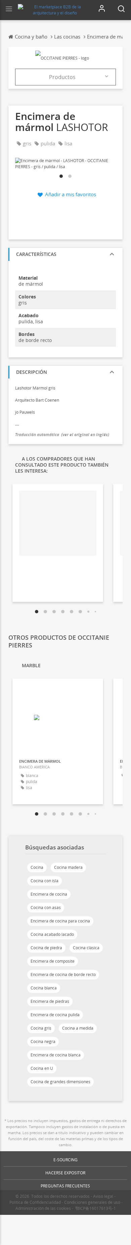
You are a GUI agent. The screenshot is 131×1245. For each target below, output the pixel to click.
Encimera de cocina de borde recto (63, 974)
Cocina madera (68, 867)
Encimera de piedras (50, 1001)
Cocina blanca (44, 988)
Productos (62, 77)
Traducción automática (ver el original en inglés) (62, 434)
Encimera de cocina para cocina (60, 921)
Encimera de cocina (49, 894)
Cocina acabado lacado (52, 934)
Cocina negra (43, 1041)
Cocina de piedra (46, 948)
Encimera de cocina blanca (56, 1055)
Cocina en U (42, 1068)
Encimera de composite (53, 961)
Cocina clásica (86, 948)
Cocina (37, 867)
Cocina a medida (77, 1028)
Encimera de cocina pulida (55, 1015)
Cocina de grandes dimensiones (60, 1082)
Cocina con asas (46, 907)
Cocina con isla (44, 881)
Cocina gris (41, 1028)
